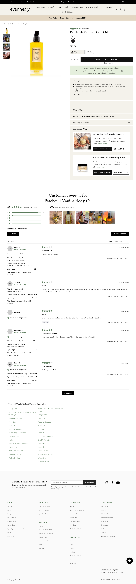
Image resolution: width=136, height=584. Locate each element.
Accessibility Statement (108, 536)
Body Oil (11, 425)
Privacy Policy (116, 579)
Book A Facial (43, 537)
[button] (51, 7)
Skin (71, 559)
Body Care (12, 422)
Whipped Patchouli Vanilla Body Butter (109, 157)
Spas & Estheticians (45, 514)
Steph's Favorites (44, 440)
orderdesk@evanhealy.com (109, 570)
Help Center (105, 506)
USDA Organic (43, 451)
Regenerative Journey (46, 422)
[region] (82, 217)
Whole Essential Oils (45, 454)
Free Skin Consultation (34, 2)
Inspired (41, 548)
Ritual (9, 532)
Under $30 (42, 447)
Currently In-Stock (15, 436)
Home (6, 24)
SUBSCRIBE (89, 482)
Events (41, 526)
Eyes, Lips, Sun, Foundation (16, 529)
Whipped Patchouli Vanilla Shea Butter (108, 134)
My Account (104, 529)
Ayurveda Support (15, 418)
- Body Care (12, 408)
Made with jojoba (14, 454)
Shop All (41, 429)
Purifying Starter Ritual (61, 18)
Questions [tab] (22, 228)
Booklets (72, 552)
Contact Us (104, 525)
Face (9, 510)
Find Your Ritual (12, 518)
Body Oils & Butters (15, 429)
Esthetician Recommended (18, 443)
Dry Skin (72, 506)
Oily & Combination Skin (77, 510)
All (10, 24)
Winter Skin (42, 458)
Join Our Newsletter (45, 530)
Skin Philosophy (44, 510)
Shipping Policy (106, 514)
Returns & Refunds (107, 518)
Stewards (72, 541)
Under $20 (42, 443)
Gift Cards (10, 536)
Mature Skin (73, 518)
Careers (103, 532)
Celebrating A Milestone (17, 433)
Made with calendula (15, 451)
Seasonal (41, 425)
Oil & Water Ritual (75, 529)
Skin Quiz (73, 525)
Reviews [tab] (11, 228)
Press (40, 545)
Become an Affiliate (45, 541)
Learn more (102, 144)
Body (9, 514)
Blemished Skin (75, 521)
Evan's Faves (13, 447)
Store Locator (105, 521)
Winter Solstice (43, 461)
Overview (73, 563)
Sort (110, 241)
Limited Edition (12, 521)
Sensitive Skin (74, 514)
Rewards (23, 2)
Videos (72, 548)
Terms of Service (105, 579)
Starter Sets (11, 525)
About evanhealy (44, 506)
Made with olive (14, 458)
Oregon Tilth (42, 415)
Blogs (71, 545)
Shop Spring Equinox (45, 436)
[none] (6, 31)
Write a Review (122, 234)
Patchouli (41, 418)
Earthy (10, 440)
